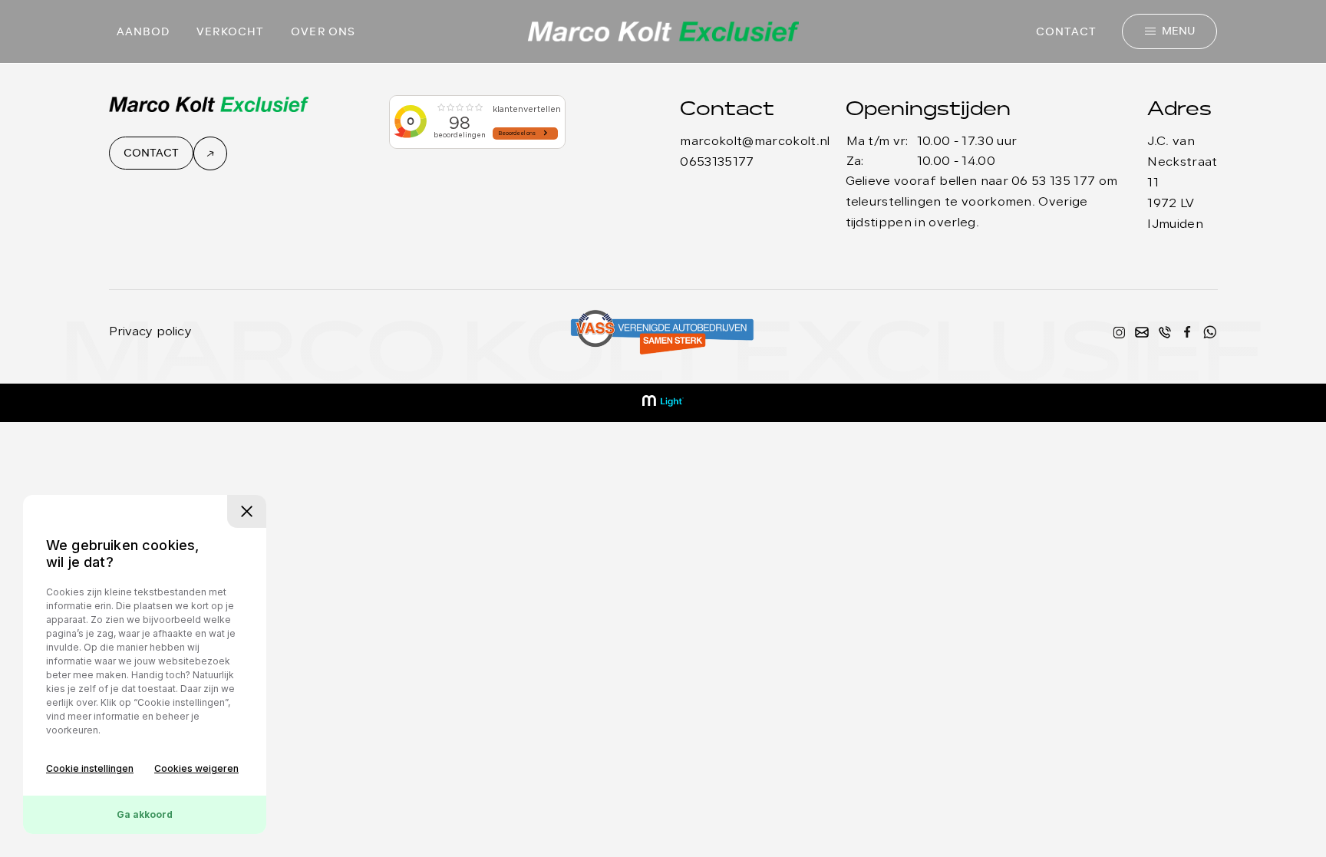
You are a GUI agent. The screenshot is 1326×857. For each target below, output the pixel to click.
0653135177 (717, 163)
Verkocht (230, 32)
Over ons (323, 32)
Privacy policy (150, 332)
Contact (1066, 32)
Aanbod (143, 32)
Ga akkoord (145, 814)
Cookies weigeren (196, 768)
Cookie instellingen (90, 768)
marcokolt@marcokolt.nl (755, 142)
